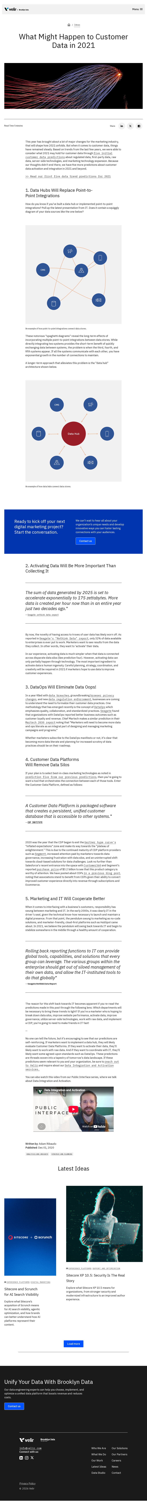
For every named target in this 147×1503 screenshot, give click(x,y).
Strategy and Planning (62, 1154)
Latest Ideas (98, 1466)
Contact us (85, 541)
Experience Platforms (18, 1282)
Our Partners (119, 1454)
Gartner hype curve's (100, 842)
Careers (116, 1460)
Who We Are (98, 1448)
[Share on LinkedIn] (121, 126)
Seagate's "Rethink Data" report (63, 638)
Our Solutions (120, 1448)
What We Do (98, 1454)
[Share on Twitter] (130, 126)
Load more (73, 1343)
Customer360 (92, 865)
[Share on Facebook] (139, 126)
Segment (40, 854)
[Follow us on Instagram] (26, 1458)
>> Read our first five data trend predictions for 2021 (68, 176)
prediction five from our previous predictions (60, 777)
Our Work (97, 1460)
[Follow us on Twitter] (32, 1458)
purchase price (48, 869)
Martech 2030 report (40, 722)
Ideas (77, 25)
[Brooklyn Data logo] (23, 10)
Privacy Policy (27, 1483)
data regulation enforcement (70, 699)
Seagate (106, 710)
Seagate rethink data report (43, 614)
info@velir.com (30, 1448)
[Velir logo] (10, 10)
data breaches (59, 695)
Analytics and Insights (37, 1154)
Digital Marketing (40, 1282)
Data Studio (98, 1472)
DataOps (99, 707)
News (115, 1466)
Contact (116, 1472)
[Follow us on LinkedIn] (21, 1458)
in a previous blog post (102, 873)
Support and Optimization (106, 1268)
